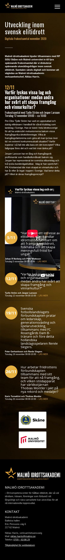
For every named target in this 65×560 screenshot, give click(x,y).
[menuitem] (55, 6)
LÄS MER (42, 261)
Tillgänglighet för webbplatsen (20, 545)
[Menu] (55, 6)
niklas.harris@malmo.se (22, 536)
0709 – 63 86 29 (21, 539)
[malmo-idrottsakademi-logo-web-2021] (27, 6)
